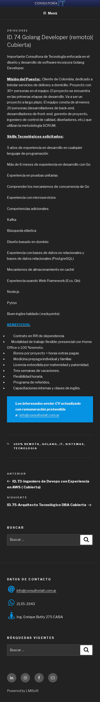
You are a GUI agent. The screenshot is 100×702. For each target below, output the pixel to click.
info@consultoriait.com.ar (39, 415)
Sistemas (74, 444)
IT (61, 444)
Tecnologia (25, 448)
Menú (52, 13)
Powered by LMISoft (23, 691)
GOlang (49, 444)
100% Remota (26, 444)
